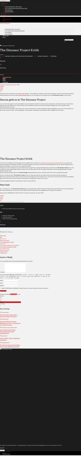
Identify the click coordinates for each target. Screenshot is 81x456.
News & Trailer (6, 13)
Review (4, 78)
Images (4, 80)
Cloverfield (42, 163)
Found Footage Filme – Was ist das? (13, 6)
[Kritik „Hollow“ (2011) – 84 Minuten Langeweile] (3, 336)
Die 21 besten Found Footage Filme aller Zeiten (16, 8)
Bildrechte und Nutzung (7, 454)
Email (1, 283)
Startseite (2, 84)
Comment (2, 272)
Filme (4, 5)
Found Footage (22, 95)
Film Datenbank (9, 10)
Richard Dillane (29, 56)
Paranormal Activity (50, 163)
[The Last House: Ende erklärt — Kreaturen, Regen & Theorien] (4, 312)
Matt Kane (7, 56)
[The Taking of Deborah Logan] (9, 245)
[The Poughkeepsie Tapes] (4, 240)
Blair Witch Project (62, 163)
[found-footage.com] (5, 23)
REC (1, 237)
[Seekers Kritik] (4, 250)
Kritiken (4, 15)
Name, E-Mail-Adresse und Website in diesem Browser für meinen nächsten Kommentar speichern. (25, 288)
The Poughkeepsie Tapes (7, 242)
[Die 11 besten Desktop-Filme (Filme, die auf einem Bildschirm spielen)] (5, 342)
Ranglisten (5, 3)
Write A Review (13, 294)
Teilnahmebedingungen (7, 454)
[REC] (3, 235)
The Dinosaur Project (7, 77)
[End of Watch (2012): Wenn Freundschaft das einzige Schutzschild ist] (8, 327)
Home (4, 17)
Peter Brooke (22, 56)
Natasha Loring (14, 56)
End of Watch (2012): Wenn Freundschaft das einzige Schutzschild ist (8, 331)
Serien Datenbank (9, 11)
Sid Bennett (45, 56)
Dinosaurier (3, 202)
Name (1, 280)
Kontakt (4, 20)
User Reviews (5, 82)
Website (2, 285)
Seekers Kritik (4, 251)
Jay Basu (40, 56)
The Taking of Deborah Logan (8, 247)
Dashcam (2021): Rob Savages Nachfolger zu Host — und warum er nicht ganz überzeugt (10, 323)
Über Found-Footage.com (7, 19)
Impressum (4, 452)
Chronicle (20, 166)
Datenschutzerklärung (6, 453)
